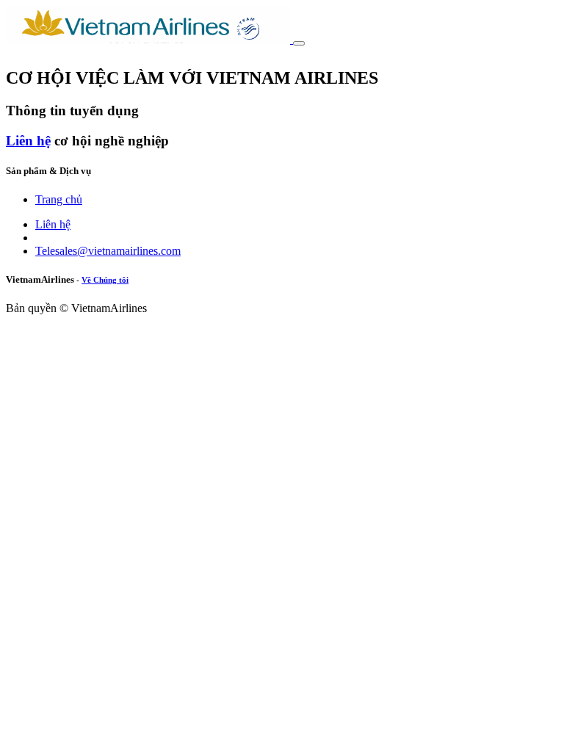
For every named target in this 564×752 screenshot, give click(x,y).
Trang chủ (58, 199)
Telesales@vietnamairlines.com (108, 251)
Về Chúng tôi (105, 279)
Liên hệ (28, 140)
